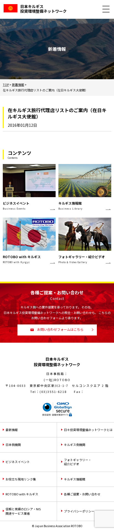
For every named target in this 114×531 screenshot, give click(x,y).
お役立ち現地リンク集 (21, 479)
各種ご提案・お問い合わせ (82, 494)
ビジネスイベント (18, 461)
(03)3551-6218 (53, 391)
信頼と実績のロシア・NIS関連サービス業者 (23, 511)
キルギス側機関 (74, 444)
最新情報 (12, 429)
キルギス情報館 (74, 479)
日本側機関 (13, 444)
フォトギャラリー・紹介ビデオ (77, 462)
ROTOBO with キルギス (22, 494)
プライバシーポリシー (79, 511)
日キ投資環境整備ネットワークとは (88, 429)
